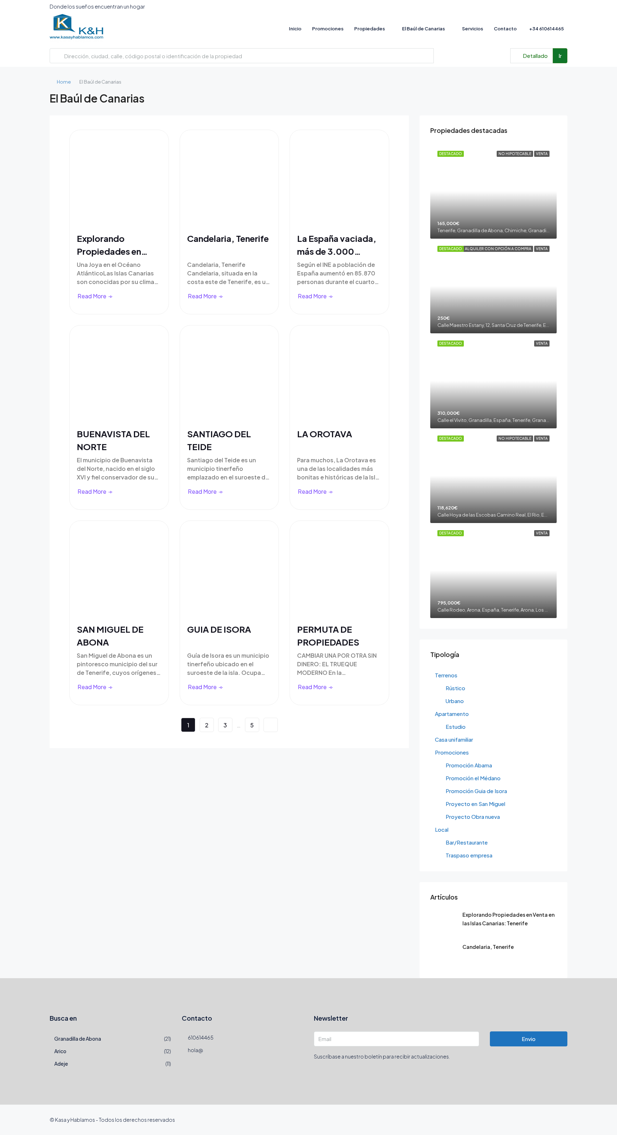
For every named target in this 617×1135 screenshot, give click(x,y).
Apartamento (452, 713)
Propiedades (369, 28)
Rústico (455, 688)
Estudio (456, 726)
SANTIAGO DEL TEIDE (219, 440)
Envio (529, 1038)
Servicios (472, 28)
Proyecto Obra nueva (473, 816)
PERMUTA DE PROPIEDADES (328, 635)
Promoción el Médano (473, 778)
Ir (560, 55)
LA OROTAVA (324, 433)
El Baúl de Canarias (423, 28)
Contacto (505, 28)
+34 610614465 (546, 28)
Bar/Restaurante (467, 842)
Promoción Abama (469, 765)
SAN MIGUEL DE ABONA (110, 635)
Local (441, 829)
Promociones (327, 28)
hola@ (195, 1050)
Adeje (61, 1063)
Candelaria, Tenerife (228, 238)
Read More (91, 296)
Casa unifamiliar (454, 739)
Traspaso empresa (469, 855)
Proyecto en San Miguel (475, 803)
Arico (60, 1051)
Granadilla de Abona (77, 1038)
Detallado (535, 55)
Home (64, 82)
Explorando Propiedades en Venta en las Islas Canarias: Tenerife (113, 245)
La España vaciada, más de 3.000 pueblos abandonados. (336, 245)
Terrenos (446, 675)
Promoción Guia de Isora (476, 790)
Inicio (295, 28)
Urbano (455, 700)
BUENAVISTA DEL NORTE (113, 440)
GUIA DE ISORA (219, 629)
